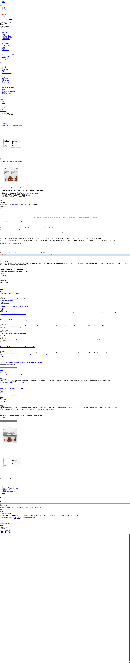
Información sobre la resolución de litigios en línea (10, 488)
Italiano (4, 11)
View (1, 408)
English (4, 8)
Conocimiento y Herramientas (9, 60)
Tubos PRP (4, 66)
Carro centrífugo (5, 41)
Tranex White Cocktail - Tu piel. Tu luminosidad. (13, 333)
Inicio (3, 1)
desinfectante (4, 55)
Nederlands (5, 14)
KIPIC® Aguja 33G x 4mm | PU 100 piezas (11, 293)
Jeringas (3, 34)
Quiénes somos (4, 492)
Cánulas (3, 33)
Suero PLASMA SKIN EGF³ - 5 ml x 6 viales (12, 388)
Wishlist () (3, 16)
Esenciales (4, 77)
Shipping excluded (15, 204)
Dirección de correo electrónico (5, 523)
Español (4, 10)
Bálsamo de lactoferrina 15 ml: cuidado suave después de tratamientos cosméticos (21, 320)
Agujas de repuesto (5, 35)
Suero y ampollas (5, 46)
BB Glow (4, 47)
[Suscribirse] (10, 513)
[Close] (1, 63)
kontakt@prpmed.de (3, 505)
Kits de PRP (4, 67)
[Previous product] (0, 127)
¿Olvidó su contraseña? (4, 527)
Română (3, 105)
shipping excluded (17, 518)
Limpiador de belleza (5, 50)
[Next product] (1, 127)
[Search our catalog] (10, 22)
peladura (3, 52)
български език (6, 13)
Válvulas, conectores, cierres (7, 37)
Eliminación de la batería (6, 489)
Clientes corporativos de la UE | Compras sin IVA (10, 485)
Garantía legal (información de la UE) (8, 491)
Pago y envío (4, 486)
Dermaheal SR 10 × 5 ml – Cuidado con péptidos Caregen (15, 306)
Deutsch (4, 7)
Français (4, 9)
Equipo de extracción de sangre (7, 36)
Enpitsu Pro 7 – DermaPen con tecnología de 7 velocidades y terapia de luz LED (21, 415)
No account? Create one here (5, 530)
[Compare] (2, 289)
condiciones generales (12, 517)
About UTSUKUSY (5, 213)
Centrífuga (4, 40)
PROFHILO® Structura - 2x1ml (8, 401)
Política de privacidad (5, 487)
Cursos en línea (6, 59)
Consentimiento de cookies (129, 656)
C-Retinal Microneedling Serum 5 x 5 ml (11, 374)
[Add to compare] (1, 208)
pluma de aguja (4, 44)
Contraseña (2, 525)
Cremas (3, 88)
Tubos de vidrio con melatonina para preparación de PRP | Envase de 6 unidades (21, 362)
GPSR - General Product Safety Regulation (9, 214)
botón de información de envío (36, 507)
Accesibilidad (4, 490)
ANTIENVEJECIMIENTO (6, 56)
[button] (4, 57)
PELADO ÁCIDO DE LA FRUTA (8, 87)
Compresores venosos (5, 38)
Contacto (3, 2)
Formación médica (7, 58)
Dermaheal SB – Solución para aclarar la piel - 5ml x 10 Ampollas (17, 347)
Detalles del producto (5, 212)
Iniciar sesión (3, 111)
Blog (3, 3)
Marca (1, 261)
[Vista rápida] (3, 289)
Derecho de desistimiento (6, 484)
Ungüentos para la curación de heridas (8, 54)
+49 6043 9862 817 (3, 502)
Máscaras (3, 53)
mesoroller (4, 48)
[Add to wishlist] (1, 207)
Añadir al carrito (5, 206)
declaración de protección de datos (28, 517)
